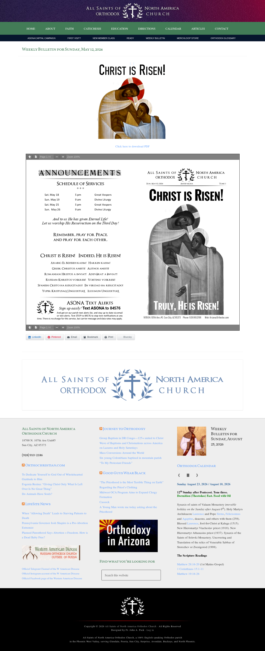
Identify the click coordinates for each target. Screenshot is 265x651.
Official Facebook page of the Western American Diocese (52, 578)
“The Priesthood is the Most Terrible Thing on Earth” (132, 482)
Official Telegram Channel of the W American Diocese (50, 569)
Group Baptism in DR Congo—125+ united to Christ (131, 438)
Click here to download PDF (132, 146)
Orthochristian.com (45, 465)
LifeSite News (38, 504)
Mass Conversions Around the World (122, 453)
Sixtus (220, 514)
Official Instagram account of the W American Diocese (50, 573)
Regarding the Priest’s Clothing (118, 487)
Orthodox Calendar (196, 466)
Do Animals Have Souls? (37, 494)
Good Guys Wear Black (124, 473)
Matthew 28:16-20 (188, 564)
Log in (150, 629)
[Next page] (36, 157)
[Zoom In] (63, 157)
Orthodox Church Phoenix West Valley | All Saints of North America (132, 11)
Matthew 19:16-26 (188, 574)
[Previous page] (30, 157)
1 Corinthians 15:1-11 (190, 569)
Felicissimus (233, 514)
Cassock (105, 502)
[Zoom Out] (57, 157)
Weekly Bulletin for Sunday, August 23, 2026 (226, 436)
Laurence (198, 514)
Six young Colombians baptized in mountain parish (131, 458)
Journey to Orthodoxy (124, 429)
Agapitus (187, 518)
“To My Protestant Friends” (116, 463)
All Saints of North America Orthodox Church (130, 626)
